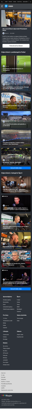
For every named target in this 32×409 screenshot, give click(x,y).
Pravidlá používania (6, 383)
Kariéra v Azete (5, 381)
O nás (2, 374)
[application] (16, 18)
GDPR (2, 387)
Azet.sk (3, 372)
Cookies (3, 385)
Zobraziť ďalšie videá (16, 168)
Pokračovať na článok (16, 46)
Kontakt (3, 377)
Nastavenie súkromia (7, 389)
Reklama (3, 379)
